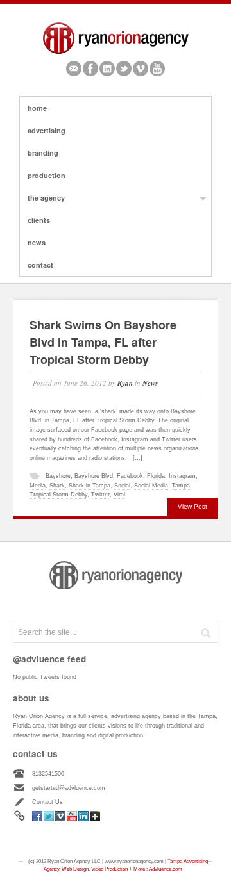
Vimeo (140, 68)
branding (43, 153)
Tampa (181, 485)
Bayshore (58, 476)
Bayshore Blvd (93, 476)
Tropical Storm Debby (58, 494)
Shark (57, 485)
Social (122, 485)
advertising (46, 130)
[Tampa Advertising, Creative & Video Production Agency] (116, 588)
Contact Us (47, 802)
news (37, 242)
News (150, 383)
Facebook (90, 68)
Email (73, 68)
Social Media (151, 485)
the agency (42, 198)
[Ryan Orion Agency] (116, 53)
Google (95, 816)
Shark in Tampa (89, 485)
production (46, 175)
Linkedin (107, 68)
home (37, 108)
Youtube (157, 68)
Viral (119, 494)
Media (38, 485)
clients (39, 220)
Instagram (182, 476)
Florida (156, 476)
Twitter (124, 68)
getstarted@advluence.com (68, 788)
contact (40, 265)
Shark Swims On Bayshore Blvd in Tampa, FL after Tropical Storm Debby (103, 342)
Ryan (125, 383)
